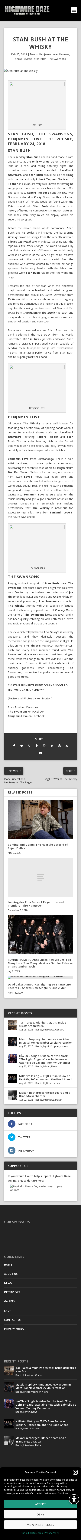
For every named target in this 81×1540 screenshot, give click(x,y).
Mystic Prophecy (52, 1046)
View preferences (40, 1525)
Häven (46, 1066)
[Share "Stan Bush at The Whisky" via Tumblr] (36, 745)
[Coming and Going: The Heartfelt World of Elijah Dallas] (40, 819)
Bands (34, 54)
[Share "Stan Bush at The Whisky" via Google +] (29, 745)
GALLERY (9, 1301)
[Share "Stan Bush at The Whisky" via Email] (40, 753)
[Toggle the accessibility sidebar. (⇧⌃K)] (74, 1499)
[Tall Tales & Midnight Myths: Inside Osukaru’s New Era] (12, 1025)
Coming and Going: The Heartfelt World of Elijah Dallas (38, 846)
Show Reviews (24, 59)
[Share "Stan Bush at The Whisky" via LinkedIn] (52, 745)
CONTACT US (12, 1320)
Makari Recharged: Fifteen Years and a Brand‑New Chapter (44, 1094)
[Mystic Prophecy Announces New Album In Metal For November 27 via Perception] (12, 1041)
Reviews (64, 54)
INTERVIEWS (12, 1292)
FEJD (45, 1083)
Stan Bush (40, 59)
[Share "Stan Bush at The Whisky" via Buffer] (59, 745)
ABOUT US (11, 1273)
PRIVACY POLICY (14, 1329)
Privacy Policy (51, 1533)
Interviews (48, 1029)
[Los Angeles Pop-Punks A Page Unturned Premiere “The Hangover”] (40, 877)
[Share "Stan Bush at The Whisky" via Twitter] (21, 745)
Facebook (32, 707)
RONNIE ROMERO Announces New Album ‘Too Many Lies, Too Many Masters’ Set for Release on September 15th (40, 963)
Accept (40, 1504)
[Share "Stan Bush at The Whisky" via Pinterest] (44, 745)
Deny (40, 1514)
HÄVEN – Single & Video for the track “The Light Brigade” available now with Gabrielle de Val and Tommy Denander (44, 1059)
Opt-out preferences (32, 1533)
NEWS (8, 1283)
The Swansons (57, 59)
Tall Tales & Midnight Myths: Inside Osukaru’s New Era (42, 1024)
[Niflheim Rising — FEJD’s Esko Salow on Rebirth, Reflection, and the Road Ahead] (12, 1078)
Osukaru (59, 1029)
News (65, 1046)
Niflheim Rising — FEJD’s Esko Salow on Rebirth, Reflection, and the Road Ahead (45, 1077)
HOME (8, 1264)
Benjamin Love (48, 54)
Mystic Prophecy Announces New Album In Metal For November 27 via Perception (46, 1040)
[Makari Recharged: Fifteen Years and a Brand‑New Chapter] (12, 1095)
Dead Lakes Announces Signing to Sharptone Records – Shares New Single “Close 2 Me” (39, 986)
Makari (58, 1099)
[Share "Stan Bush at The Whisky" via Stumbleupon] (67, 745)
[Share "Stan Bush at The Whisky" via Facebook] (14, 745)
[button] (75, 1472)
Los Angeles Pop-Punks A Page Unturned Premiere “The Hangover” (36, 903)
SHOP (7, 1310)
